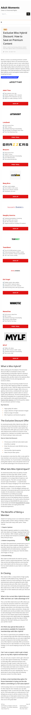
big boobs (26, 616)
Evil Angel (6, 279)
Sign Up (15, 103)
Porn (5, 29)
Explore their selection (7, 400)
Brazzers (6, 149)
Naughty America (9, 215)
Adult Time (7, 90)
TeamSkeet (7, 247)
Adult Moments (10, 7)
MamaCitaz (7, 311)
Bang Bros (6, 183)
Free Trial (15, 137)
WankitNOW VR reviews (22, 503)
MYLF (5, 345)
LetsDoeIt (6, 122)
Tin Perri (6, 51)
